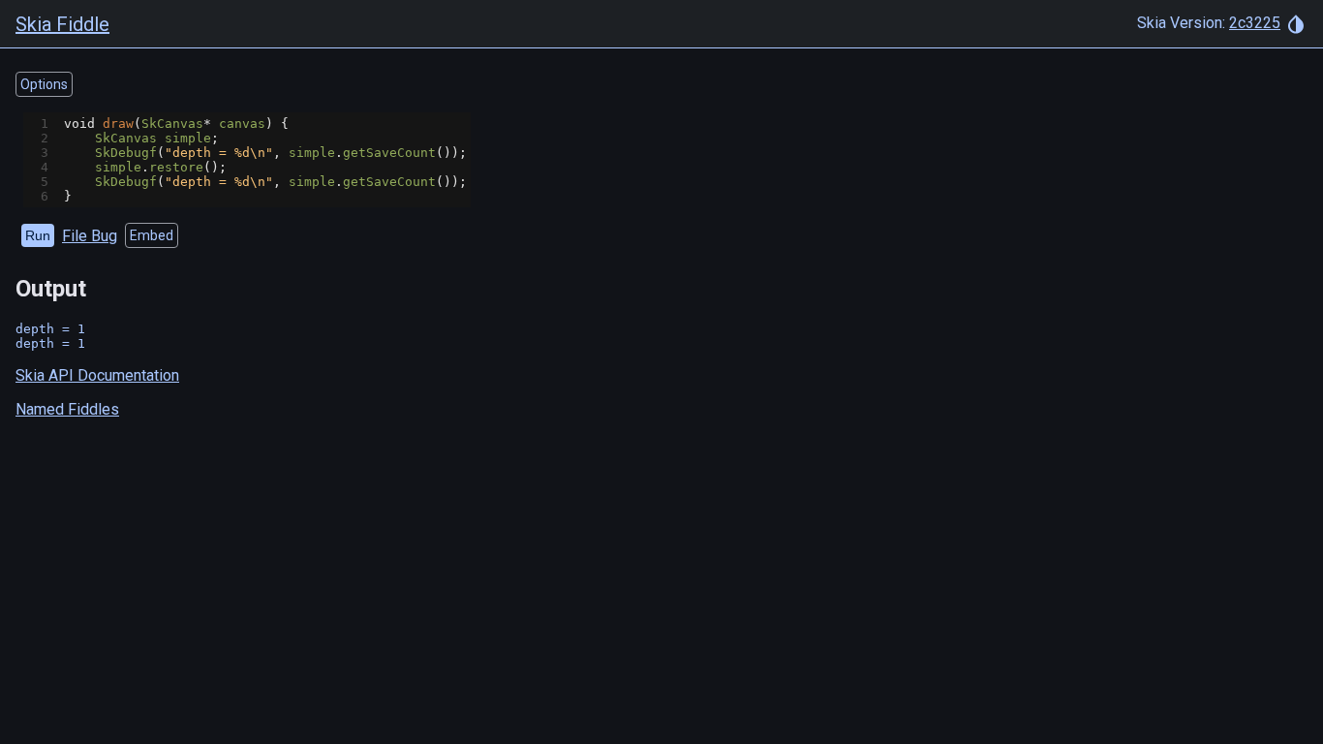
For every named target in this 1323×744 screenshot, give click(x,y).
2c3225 (1254, 23)
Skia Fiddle (62, 24)
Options (44, 84)
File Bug (89, 236)
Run (37, 235)
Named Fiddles (67, 409)
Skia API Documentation (97, 375)
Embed (151, 235)
